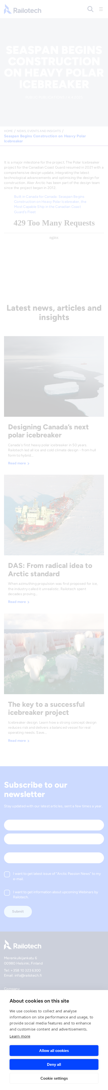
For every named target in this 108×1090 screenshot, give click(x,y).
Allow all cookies (54, 1050)
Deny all (54, 1064)
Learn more (20, 1036)
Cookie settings (54, 1078)
